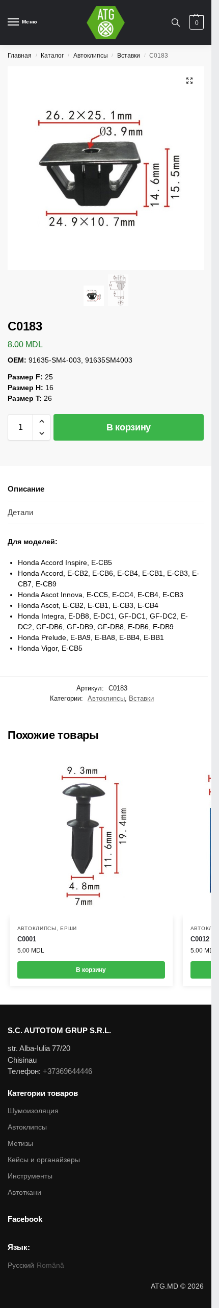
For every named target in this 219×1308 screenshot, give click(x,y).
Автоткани (24, 1192)
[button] (41, 421)
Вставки (128, 55)
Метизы (20, 1143)
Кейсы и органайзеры (44, 1160)
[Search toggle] (176, 22)
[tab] (106, 489)
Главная (20, 55)
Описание (26, 488)
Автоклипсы (90, 55)
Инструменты (30, 1176)
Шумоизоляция (33, 1111)
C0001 (26, 939)
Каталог (52, 55)
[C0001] (91, 835)
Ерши (68, 928)
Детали (20, 512)
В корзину (128, 427)
